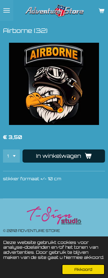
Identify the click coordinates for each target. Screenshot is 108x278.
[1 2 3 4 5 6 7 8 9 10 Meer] (11, 156)
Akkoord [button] (83, 269)
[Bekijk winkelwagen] (101, 10)
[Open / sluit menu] (6, 10)
